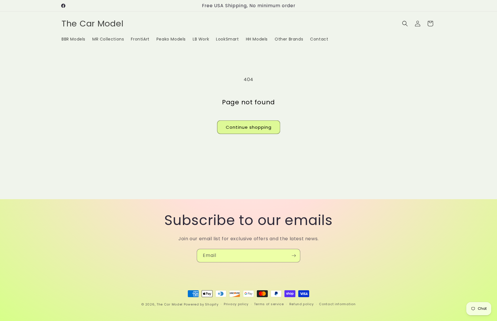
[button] (405, 23)
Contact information (337, 304)
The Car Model (169, 304)
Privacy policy (236, 304)
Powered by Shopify (201, 304)
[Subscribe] (293, 255)
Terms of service (269, 304)
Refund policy (301, 304)
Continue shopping (249, 127)
